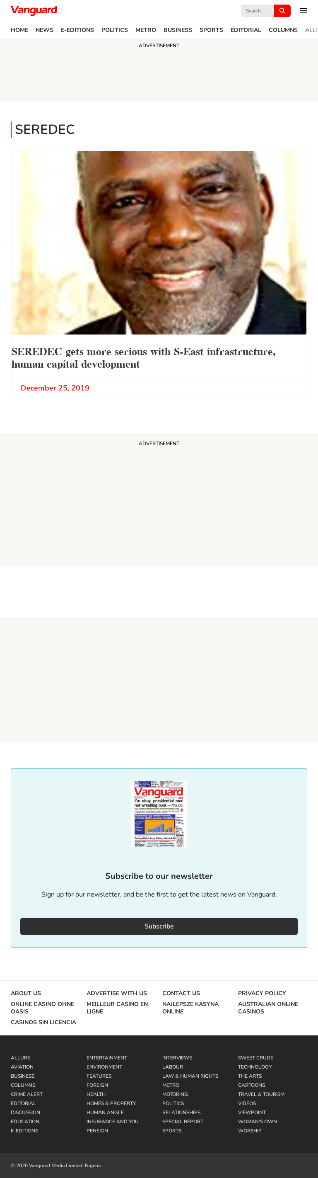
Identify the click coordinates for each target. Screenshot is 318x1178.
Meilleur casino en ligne (117, 1008)
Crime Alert (27, 1094)
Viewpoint (252, 1112)
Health (96, 1094)
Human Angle (105, 1112)
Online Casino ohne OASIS (42, 1008)
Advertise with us (117, 993)
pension (97, 1130)
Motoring (175, 1094)
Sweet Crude (255, 1057)
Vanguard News (34, 10)
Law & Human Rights (190, 1076)
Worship (250, 1130)
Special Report (182, 1121)
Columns (283, 30)
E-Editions (77, 30)
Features (99, 1076)
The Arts (250, 1076)
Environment (104, 1067)
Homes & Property (111, 1103)
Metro (145, 30)
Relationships (181, 1112)
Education (25, 1121)
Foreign (97, 1085)
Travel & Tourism (261, 1094)
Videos (247, 1103)
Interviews (177, 1057)
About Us (26, 993)
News (44, 30)
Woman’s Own (257, 1121)
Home (19, 30)
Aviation (22, 1067)
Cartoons (251, 1085)
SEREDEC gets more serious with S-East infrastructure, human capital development (144, 357)
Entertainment (107, 1057)
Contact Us (181, 993)
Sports (211, 30)
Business (178, 30)
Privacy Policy (262, 993)
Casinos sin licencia (43, 1022)
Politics (114, 30)
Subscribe (159, 926)
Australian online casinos (268, 1008)
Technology (255, 1067)
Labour (172, 1067)
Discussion (25, 1112)
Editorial (246, 30)
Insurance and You (113, 1121)
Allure (20, 1057)
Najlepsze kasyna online (190, 1008)
